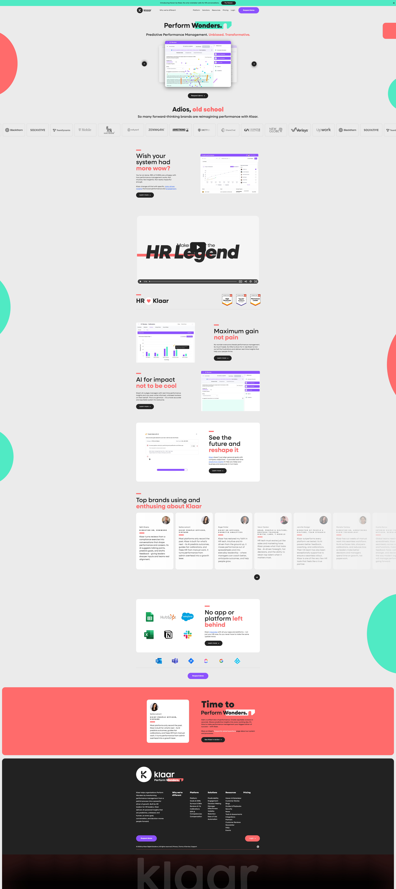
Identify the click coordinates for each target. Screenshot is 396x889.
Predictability (213, 798)
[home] (146, 10)
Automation (212, 819)
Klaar (211, 457)
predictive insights (216, 462)
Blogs (228, 804)
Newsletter (230, 825)
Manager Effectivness (213, 807)
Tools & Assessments (234, 814)
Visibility (211, 811)
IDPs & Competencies (196, 813)
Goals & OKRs (195, 801)
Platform (193, 798)
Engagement (213, 801)
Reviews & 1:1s (195, 806)
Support (194, 846)
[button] (196, 10)
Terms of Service (184, 846)
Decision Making (214, 804)
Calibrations (195, 809)
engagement (171, 189)
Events (228, 830)
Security (229, 809)
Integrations (230, 817)
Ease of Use (212, 816)
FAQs (228, 828)
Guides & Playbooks (233, 806)
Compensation (196, 816)
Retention (212, 814)
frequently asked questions (225, 731)
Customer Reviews (233, 822)
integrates (213, 632)
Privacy (175, 846)
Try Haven (229, 3)
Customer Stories (232, 801)
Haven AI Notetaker (233, 798)
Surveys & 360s (196, 804)
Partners (229, 820)
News (228, 812)
